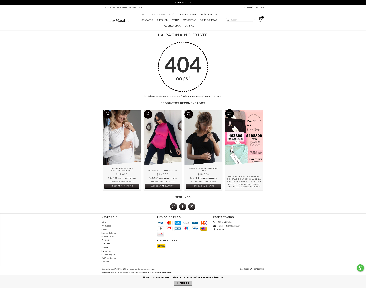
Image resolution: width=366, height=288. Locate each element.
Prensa (175, 20)
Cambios (189, 26)
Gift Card (162, 20)
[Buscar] (227, 19)
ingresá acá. (144, 272)
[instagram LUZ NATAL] (173, 206)
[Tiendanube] (251, 270)
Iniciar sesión (259, 7)
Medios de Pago (188, 14)
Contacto (147, 20)
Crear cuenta (247, 7)
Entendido (183, 283)
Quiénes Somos (172, 26)
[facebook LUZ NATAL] (182, 206)
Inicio (145, 14)
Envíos (172, 14)
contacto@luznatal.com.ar (132, 7)
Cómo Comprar (208, 20)
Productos (158, 14)
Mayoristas (189, 20)
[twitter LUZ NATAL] (191, 206)
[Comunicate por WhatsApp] (360, 268)
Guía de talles (209, 14)
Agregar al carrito (122, 186)
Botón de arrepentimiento (162, 272)
